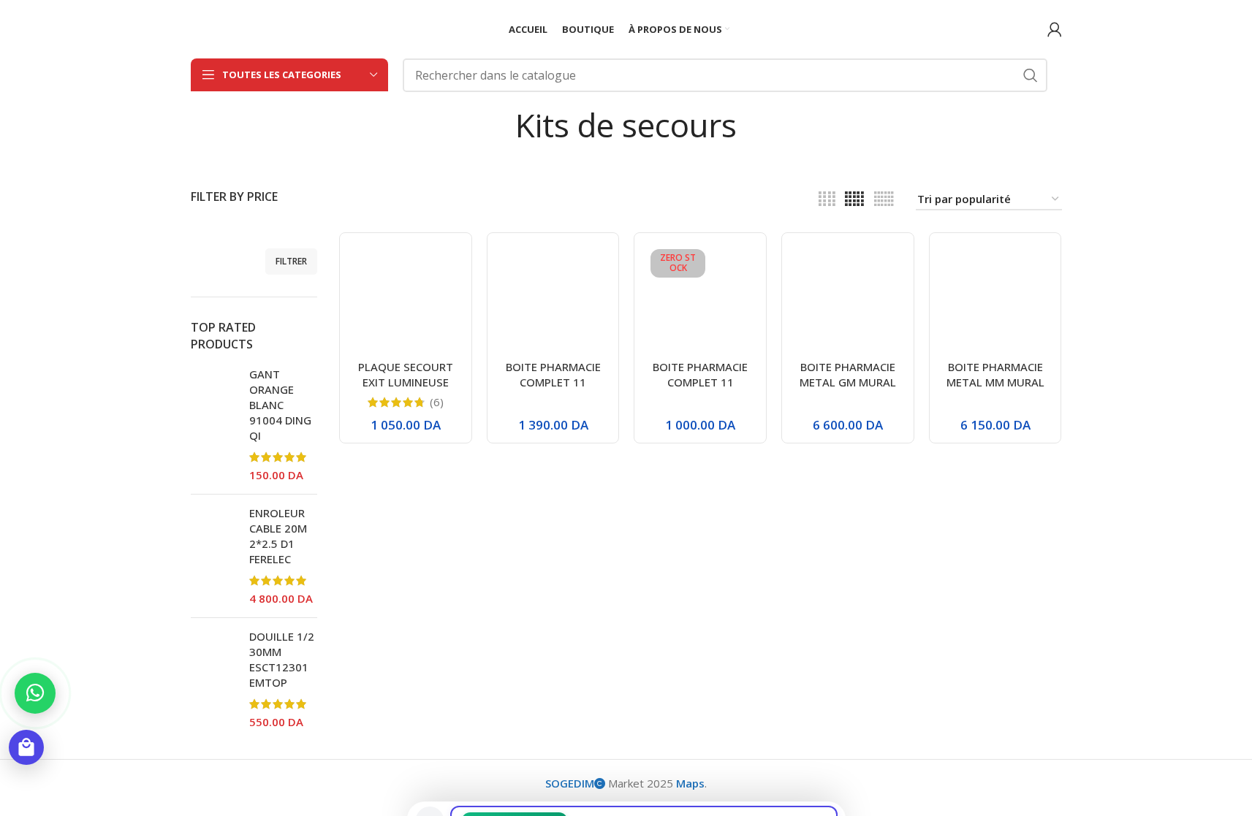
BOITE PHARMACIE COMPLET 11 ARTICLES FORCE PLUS (700, 389)
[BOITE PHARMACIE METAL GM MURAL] (848, 299)
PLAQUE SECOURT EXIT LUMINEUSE (405, 374)
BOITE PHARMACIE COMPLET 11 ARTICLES (553, 382)
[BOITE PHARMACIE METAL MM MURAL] (995, 299)
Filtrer (291, 261)
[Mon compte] (1054, 29)
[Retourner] (497, 125)
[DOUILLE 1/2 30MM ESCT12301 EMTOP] (214, 679)
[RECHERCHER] (1030, 75)
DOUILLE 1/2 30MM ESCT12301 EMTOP (281, 659)
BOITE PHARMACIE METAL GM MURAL (848, 374)
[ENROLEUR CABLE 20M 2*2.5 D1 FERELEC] (214, 556)
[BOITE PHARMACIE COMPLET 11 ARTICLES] (553, 299)
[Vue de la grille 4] (827, 199)
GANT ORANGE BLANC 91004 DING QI (280, 405)
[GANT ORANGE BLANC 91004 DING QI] (214, 425)
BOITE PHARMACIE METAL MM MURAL (995, 374)
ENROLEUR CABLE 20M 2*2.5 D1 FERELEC (278, 536)
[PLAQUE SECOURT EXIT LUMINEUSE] (405, 299)
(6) (437, 402)
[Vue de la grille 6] (884, 199)
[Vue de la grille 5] (854, 199)
